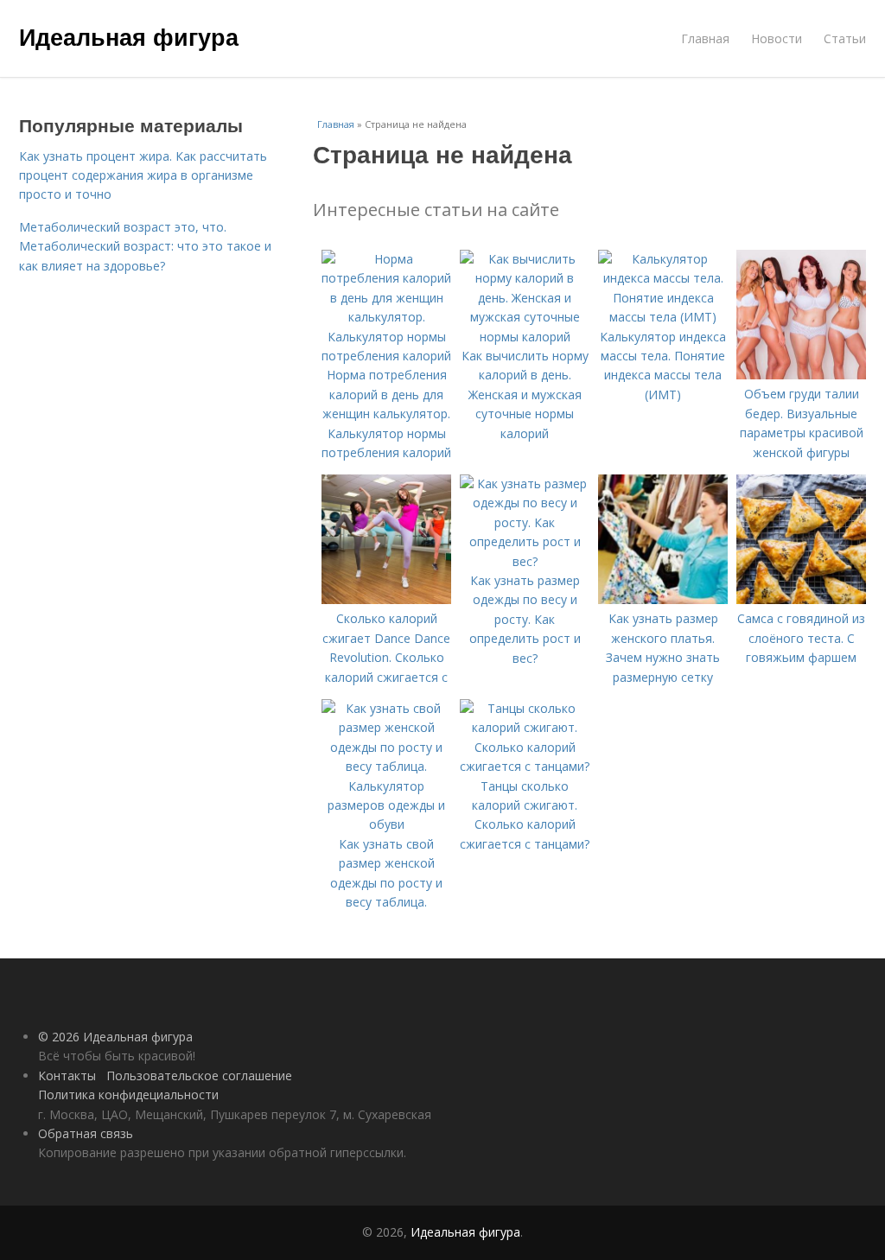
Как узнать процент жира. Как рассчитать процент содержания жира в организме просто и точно (143, 175)
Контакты (67, 1075)
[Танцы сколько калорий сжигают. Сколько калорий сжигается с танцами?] (524, 766)
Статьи (845, 38)
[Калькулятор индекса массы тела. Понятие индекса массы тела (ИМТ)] (663, 317)
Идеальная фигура (129, 36)
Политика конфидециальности (128, 1094)
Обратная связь (85, 1133)
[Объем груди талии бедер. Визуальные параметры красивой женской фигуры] (801, 374)
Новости (776, 38)
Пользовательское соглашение (199, 1075)
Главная (705, 38)
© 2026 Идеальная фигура (115, 1036)
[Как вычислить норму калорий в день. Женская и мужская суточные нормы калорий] (524, 336)
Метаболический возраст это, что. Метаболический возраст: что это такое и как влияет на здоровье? (145, 246)
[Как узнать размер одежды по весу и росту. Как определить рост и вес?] (524, 561)
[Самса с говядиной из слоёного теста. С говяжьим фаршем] (801, 599)
